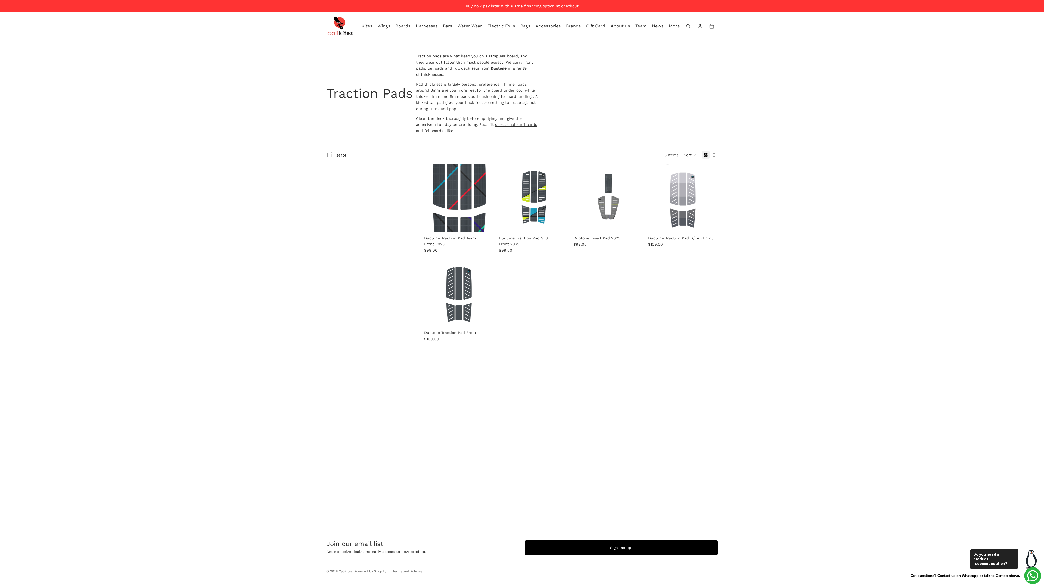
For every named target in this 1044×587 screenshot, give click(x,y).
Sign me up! (621, 547)
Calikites (345, 571)
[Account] (700, 26)
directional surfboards (516, 124)
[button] (690, 155)
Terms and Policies (407, 571)
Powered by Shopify (370, 571)
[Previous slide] (506, 198)
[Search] (688, 26)
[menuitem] (674, 26)
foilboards (433, 131)
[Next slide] (561, 198)
